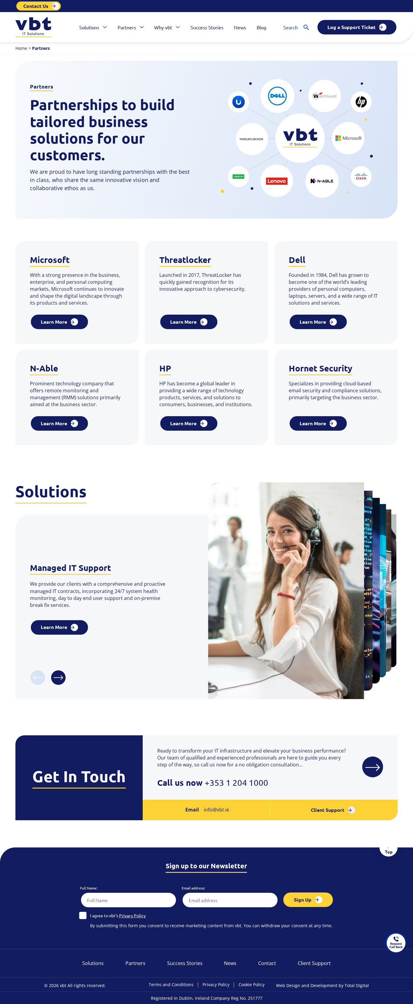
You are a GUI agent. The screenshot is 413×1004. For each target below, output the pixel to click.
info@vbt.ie (216, 809)
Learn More (54, 322)
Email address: (193, 888)
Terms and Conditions (171, 985)
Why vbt (163, 27)
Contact (267, 963)
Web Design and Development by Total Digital (322, 985)
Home (21, 48)
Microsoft (50, 259)
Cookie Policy (252, 985)
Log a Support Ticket (351, 27)
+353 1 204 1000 (236, 783)
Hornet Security (320, 368)
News (240, 27)
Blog (261, 27)
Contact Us (35, 6)
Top (388, 851)
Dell (297, 259)
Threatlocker (185, 259)
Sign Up (302, 899)
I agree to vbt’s (118, 915)
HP (165, 368)
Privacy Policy (132, 915)
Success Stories (206, 27)
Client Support (327, 810)
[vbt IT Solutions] (33, 27)
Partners (127, 27)
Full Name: (88, 888)
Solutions (89, 27)
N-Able (44, 368)
